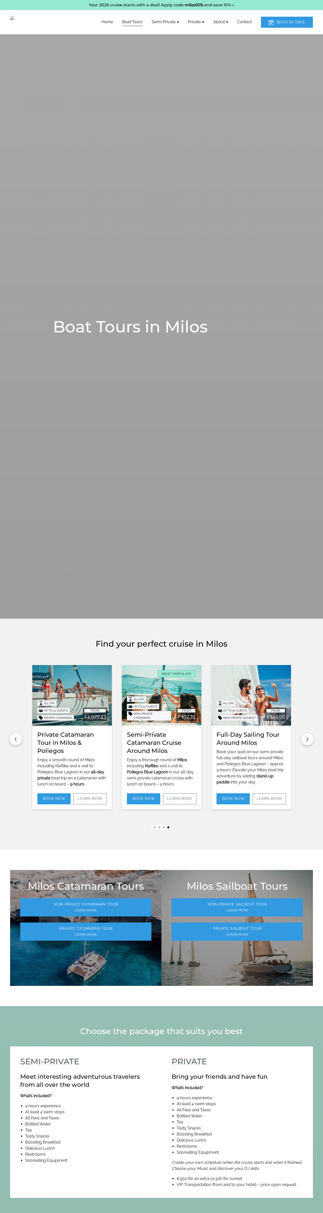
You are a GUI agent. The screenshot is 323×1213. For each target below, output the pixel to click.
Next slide (307, 739)
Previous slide (16, 739)
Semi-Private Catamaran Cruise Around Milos (154, 742)
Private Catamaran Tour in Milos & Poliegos (65, 742)
